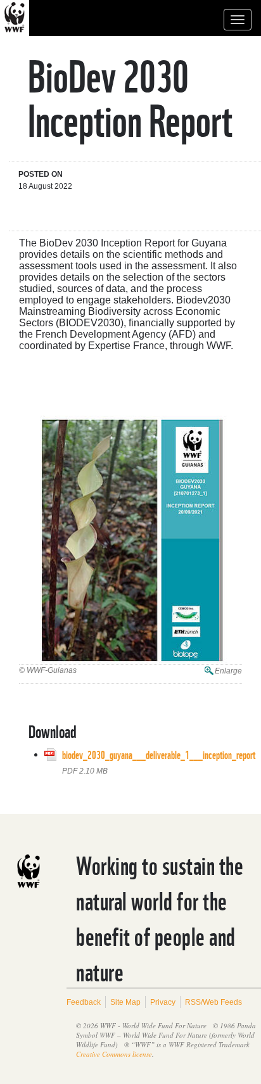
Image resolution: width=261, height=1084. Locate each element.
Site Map (125, 1002)
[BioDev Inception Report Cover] (130, 540)
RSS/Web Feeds (213, 1002)
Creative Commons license (114, 1054)
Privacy (162, 1002)
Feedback (84, 1002)
